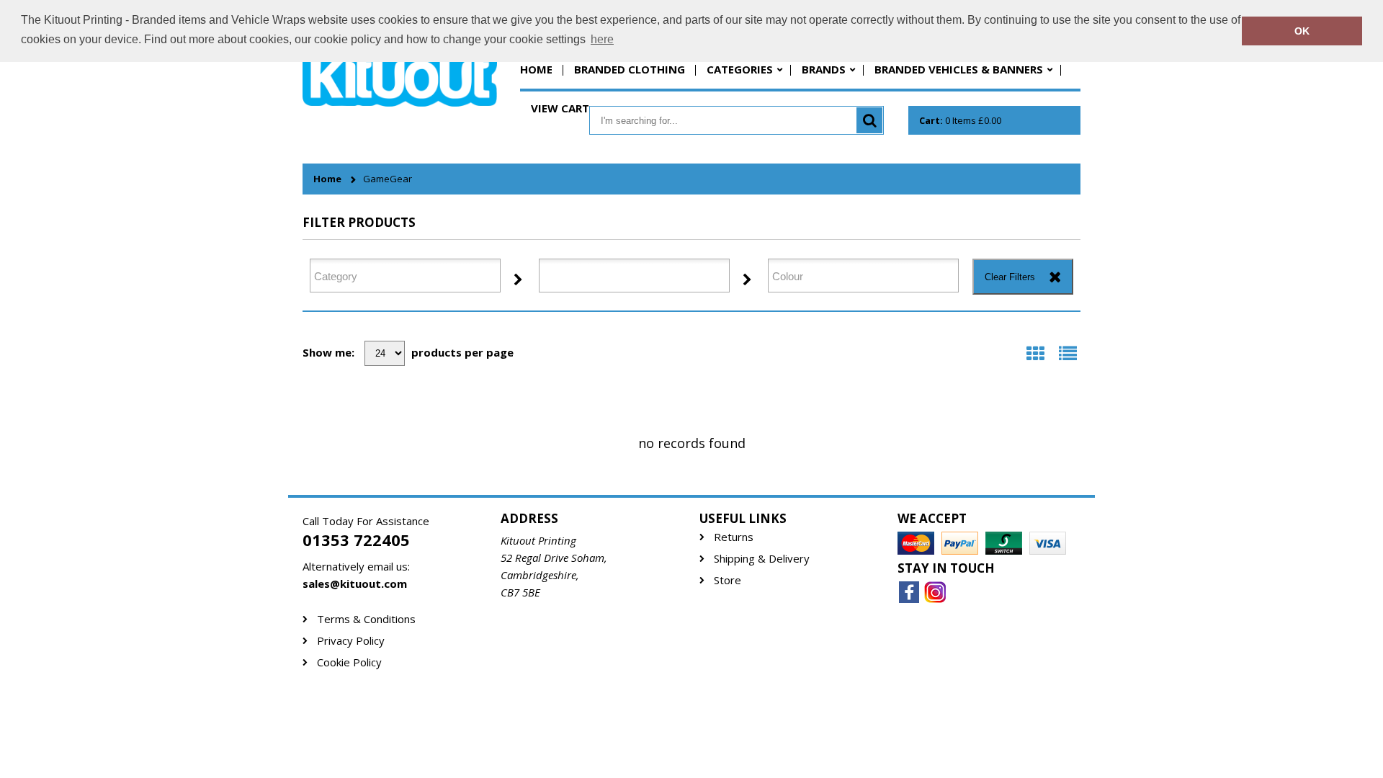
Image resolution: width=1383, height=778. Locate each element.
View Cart (560, 108)
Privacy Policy (351, 640)
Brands (824, 69)
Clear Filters (1010, 277)
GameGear (387, 179)
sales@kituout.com (355, 583)
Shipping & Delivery (762, 558)
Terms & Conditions (366, 619)
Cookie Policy (349, 662)
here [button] (602, 39)
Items (960, 120)
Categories (740, 69)
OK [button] (1302, 31)
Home (536, 69)
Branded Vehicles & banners (958, 69)
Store (727, 580)
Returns (733, 537)
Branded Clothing (629, 69)
